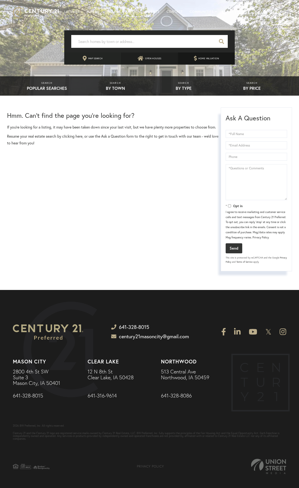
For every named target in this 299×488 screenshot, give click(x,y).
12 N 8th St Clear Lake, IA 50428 (111, 374)
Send (234, 248)
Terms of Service (244, 261)
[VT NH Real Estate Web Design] (268, 466)
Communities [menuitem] (202, 12)
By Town (115, 88)
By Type (184, 88)
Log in (262, 12)
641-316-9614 (102, 396)
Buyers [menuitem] (92, 12)
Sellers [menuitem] (113, 12)
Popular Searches (47, 88)
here (78, 136)
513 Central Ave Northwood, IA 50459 (185, 374)
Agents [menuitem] (153, 12)
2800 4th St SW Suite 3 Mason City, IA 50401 (36, 377)
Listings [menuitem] (71, 12)
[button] (221, 41)
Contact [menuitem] (175, 12)
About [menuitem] (133, 12)
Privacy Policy (261, 237)
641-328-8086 (176, 396)
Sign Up (279, 12)
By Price (252, 88)
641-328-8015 (238, 12)
